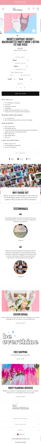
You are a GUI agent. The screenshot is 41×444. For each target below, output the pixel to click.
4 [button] (22, 35)
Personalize (20, 69)
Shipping (15, 50)
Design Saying (25, 75)
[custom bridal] (20, 301)
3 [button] (20, 35)
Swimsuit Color (20, 63)
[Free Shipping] (20, 338)
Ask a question (20, 153)
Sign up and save (20, 424)
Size (11, 75)
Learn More (20, 323)
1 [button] (17, 35)
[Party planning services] (20, 374)
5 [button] (23, 35)
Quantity (20, 84)
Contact (20, 430)
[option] (20, 2)
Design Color (20, 57)
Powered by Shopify (20, 442)
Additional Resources (20, 418)
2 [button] (19, 35)
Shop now (20, 359)
